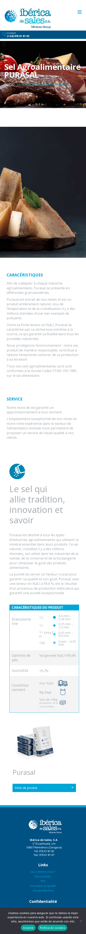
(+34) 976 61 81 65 (18, 36)
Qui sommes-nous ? (43, 872)
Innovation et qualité (43, 886)
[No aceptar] (81, 921)
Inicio (9, 84)
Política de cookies (52, 927)
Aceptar (28, 927)
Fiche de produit (26, 788)
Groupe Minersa (43, 890)
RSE (43, 881)
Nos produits (43, 876)
